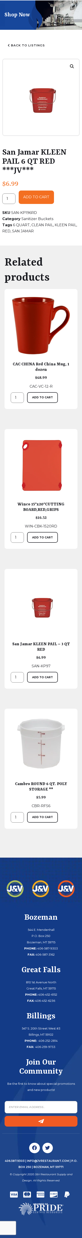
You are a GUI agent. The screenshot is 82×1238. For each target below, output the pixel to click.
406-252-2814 (48, 1040)
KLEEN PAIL (65, 225)
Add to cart (36, 197)
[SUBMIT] (41, 1121)
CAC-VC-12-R (41, 375)
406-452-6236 (45, 1000)
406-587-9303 (47, 948)
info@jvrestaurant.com (48, 1161)
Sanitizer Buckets (37, 219)
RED (6, 231)
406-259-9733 (45, 1047)
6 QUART (21, 225)
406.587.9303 (15, 1161)
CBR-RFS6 (41, 795)
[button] (72, 66)
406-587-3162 (45, 954)
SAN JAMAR (23, 231)
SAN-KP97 (41, 655)
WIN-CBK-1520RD (41, 515)
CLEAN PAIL (42, 225)
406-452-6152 (47, 994)
